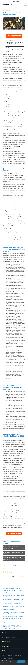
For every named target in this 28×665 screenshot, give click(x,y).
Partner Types (6, 641)
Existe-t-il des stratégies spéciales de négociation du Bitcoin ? (12, 547)
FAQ (3, 655)
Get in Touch (5, 646)
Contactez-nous (9, 655)
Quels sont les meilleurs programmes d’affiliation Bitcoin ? (12, 558)
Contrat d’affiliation (17, 655)
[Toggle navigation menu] (25, 5)
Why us (4, 632)
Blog (3, 650)
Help (10, 1)
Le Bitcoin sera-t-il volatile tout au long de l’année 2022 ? (13, 553)
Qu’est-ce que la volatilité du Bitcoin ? (14, 40)
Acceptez (21, 661)
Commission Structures (9, 637)
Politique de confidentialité (6, 662)
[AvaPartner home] (6, 4)
